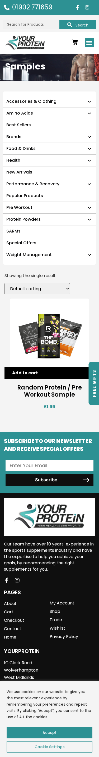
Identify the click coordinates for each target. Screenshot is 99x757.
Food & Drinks (21, 148)
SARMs (13, 231)
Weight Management (29, 255)
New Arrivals (19, 172)
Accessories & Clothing (31, 101)
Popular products (24, 196)
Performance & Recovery (32, 184)
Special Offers (21, 243)
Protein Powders (23, 219)
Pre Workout (19, 207)
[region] (49, 719)
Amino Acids (19, 113)
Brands (13, 137)
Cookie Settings (50, 746)
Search (82, 25)
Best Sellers (18, 125)
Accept (49, 732)
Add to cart (25, 373)
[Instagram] (87, 7)
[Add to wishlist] (87, 373)
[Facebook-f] (77, 7)
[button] (89, 42)
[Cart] (75, 42)
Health (13, 160)
